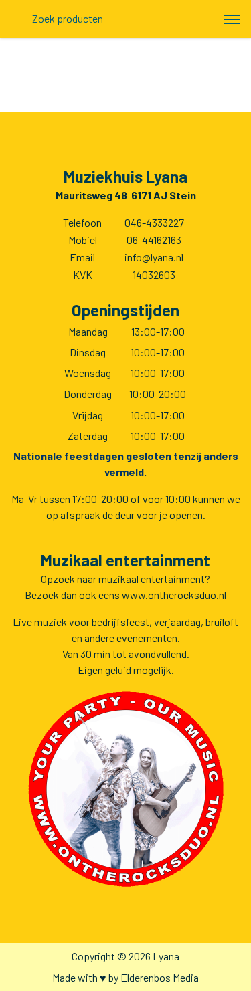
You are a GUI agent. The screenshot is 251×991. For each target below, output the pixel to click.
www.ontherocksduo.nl (174, 594)
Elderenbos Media (159, 977)
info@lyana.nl (153, 257)
